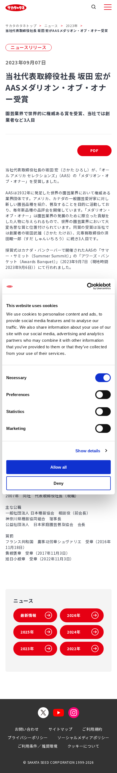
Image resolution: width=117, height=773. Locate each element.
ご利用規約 (92, 729)
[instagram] (73, 712)
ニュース (51, 25)
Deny (58, 483)
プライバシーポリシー (28, 737)
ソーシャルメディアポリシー (83, 737)
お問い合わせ (27, 729)
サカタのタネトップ (20, 25)
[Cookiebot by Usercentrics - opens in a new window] (87, 286)
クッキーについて (83, 746)
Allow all (58, 467)
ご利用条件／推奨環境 (38, 746)
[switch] (103, 394)
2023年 (72, 25)
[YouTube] (58, 712)
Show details (87, 450)
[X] (43, 712)
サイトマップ (60, 729)
